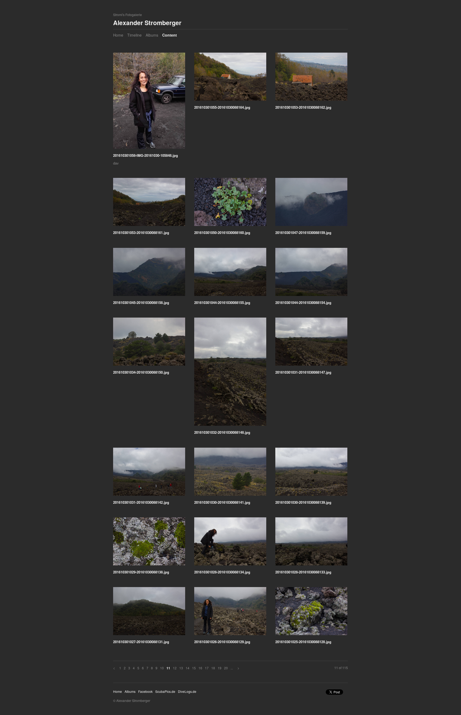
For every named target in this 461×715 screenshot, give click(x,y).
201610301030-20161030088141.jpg (222, 502)
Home (118, 35)
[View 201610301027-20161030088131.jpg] (149, 613)
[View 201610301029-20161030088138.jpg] (149, 543)
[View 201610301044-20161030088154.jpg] (311, 274)
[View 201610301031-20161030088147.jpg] (311, 343)
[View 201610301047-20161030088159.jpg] (311, 204)
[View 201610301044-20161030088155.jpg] (230, 274)
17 (207, 668)
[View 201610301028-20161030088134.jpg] (230, 543)
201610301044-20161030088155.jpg (222, 302)
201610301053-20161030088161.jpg (141, 232)
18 (213, 668)
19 (219, 668)
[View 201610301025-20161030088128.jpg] (311, 613)
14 (187, 668)
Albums (152, 35)
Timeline (134, 35)
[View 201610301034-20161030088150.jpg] (149, 343)
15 (194, 668)
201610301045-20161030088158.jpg (141, 302)
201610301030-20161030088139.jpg (303, 502)
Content (169, 35)
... (231, 668)
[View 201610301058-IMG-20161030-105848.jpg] (149, 103)
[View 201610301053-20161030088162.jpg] (311, 78)
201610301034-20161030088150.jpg (141, 372)
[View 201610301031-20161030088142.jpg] (149, 473)
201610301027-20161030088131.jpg (141, 641)
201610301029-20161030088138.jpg (141, 572)
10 (162, 668)
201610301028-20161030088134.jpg (222, 572)
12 (175, 668)
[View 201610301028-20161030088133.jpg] (311, 543)
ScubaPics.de (165, 691)
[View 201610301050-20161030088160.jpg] (230, 204)
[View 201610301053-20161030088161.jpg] (149, 204)
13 (181, 668)
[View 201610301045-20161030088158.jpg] (149, 274)
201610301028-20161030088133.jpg (303, 572)
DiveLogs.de (187, 691)
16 (200, 668)
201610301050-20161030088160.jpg (222, 232)
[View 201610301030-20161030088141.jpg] (230, 473)
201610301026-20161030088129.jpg (222, 641)
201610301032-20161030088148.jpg (222, 432)
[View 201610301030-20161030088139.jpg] (311, 473)
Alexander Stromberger (147, 22)
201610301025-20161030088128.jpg (303, 641)
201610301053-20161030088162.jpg (303, 107)
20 (226, 668)
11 (168, 668)
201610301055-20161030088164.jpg (222, 107)
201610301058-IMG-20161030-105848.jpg (145, 155)
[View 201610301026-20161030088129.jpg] (230, 613)
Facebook (145, 691)
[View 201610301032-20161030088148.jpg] (230, 373)
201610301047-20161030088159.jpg (303, 232)
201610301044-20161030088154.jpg (303, 302)
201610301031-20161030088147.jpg (303, 372)
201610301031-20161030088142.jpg (141, 502)
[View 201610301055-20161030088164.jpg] (230, 78)
